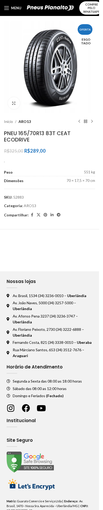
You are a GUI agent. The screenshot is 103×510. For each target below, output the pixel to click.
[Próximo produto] (92, 121)
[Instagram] (11, 408)
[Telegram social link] (58, 214)
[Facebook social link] (32, 214)
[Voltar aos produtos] (85, 121)
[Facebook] (26, 408)
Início (8, 121)
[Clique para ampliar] (14, 103)
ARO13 (24, 121)
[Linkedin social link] (52, 214)
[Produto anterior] (79, 121)
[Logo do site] (50, 7)
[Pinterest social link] (45, 214)
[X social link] (38, 214)
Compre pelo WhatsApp (91, 8)
